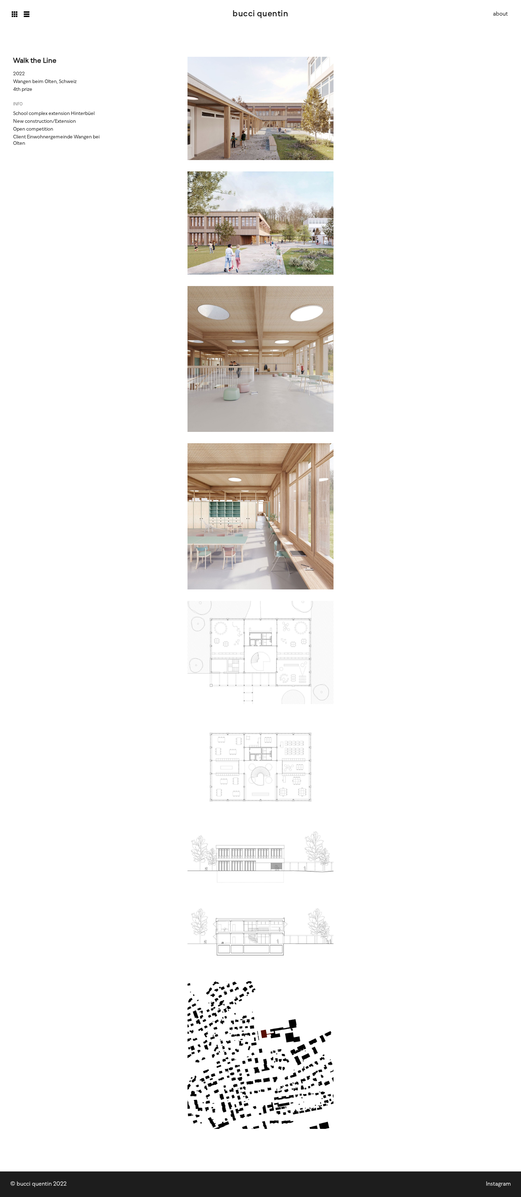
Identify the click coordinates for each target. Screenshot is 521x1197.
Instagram (498, 1184)
